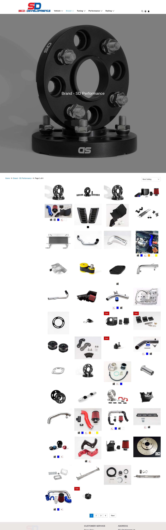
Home (7, 178)
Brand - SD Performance (22, 178)
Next (113, 516)
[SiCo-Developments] (34, 7)
